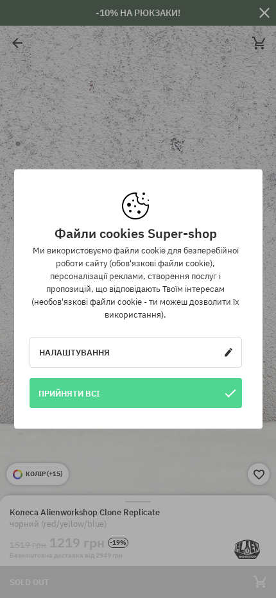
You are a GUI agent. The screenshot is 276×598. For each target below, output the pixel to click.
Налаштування (74, 352)
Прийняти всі (69, 393)
